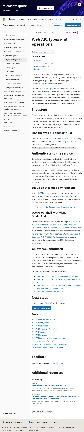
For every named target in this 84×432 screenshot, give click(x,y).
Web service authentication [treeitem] (14, 52)
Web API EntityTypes (40, 323)
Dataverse (52, 32)
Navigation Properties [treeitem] (14, 76)
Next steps (37, 69)
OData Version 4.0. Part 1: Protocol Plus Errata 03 (56, 276)
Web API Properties (40, 326)
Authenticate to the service (43, 63)
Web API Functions (39, 335)
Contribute (41, 427)
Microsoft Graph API (47, 88)
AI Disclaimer (6, 427)
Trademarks (18, 430)
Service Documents (41, 308)
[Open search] (73, 19)
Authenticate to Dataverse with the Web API (50, 344)
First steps (37, 60)
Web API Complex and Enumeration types (49, 338)
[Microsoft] (4, 19)
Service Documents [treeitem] (13, 64)
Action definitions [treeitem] (12, 80)
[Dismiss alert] (79, 4)
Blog (31, 427)
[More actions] (80, 32)
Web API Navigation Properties (44, 329)
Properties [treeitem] (10, 72)
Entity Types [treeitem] (10, 68)
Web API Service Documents (43, 319)
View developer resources (61, 138)
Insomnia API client (40, 193)
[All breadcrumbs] (34, 32)
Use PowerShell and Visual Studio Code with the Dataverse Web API (56, 227)
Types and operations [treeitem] (14, 60)
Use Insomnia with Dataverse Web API (61, 207)
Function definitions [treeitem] (13, 84)
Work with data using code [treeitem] (14, 40)
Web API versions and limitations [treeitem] (12, 121)
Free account (58, 25)
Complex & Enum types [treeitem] (14, 88)
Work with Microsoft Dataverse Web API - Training (51, 385)
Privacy (50, 427)
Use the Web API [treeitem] (10, 44)
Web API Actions (38, 332)
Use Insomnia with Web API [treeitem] (14, 102)
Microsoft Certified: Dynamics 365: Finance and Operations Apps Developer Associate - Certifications (56, 398)
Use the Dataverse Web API (43, 341)
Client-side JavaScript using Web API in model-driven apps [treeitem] (15, 114)
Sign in (78, 19)
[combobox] (15, 35)
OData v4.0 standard (41, 66)
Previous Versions (20, 427)
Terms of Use (6, 430)
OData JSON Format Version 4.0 (49, 292)
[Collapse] (27, 30)
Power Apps (42, 32)
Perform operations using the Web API (48, 347)
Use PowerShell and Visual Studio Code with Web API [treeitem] (14, 107)
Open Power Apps (73, 25)
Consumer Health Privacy (66, 427)
